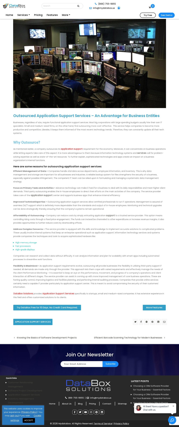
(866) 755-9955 (106, 4)
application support (42, 195)
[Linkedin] (102, 412)
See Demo (166, 15)
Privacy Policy (121, 423)
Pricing (30, 14)
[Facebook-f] (74, 412)
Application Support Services (33, 321)
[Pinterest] (96, 412)
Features (41, 14)
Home (9, 14)
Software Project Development (25, 390)
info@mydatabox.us (130, 4)
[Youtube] (85, 412)
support (110, 215)
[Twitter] (80, 412)
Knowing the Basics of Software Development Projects (46, 337)
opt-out (14, 415)
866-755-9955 (76, 397)
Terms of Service (103, 423)
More (50, 14)
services (141, 153)
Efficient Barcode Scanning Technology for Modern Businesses (128, 337)
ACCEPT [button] (28, 420)
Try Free (148, 15)
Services (18, 14)
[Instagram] (91, 412)
